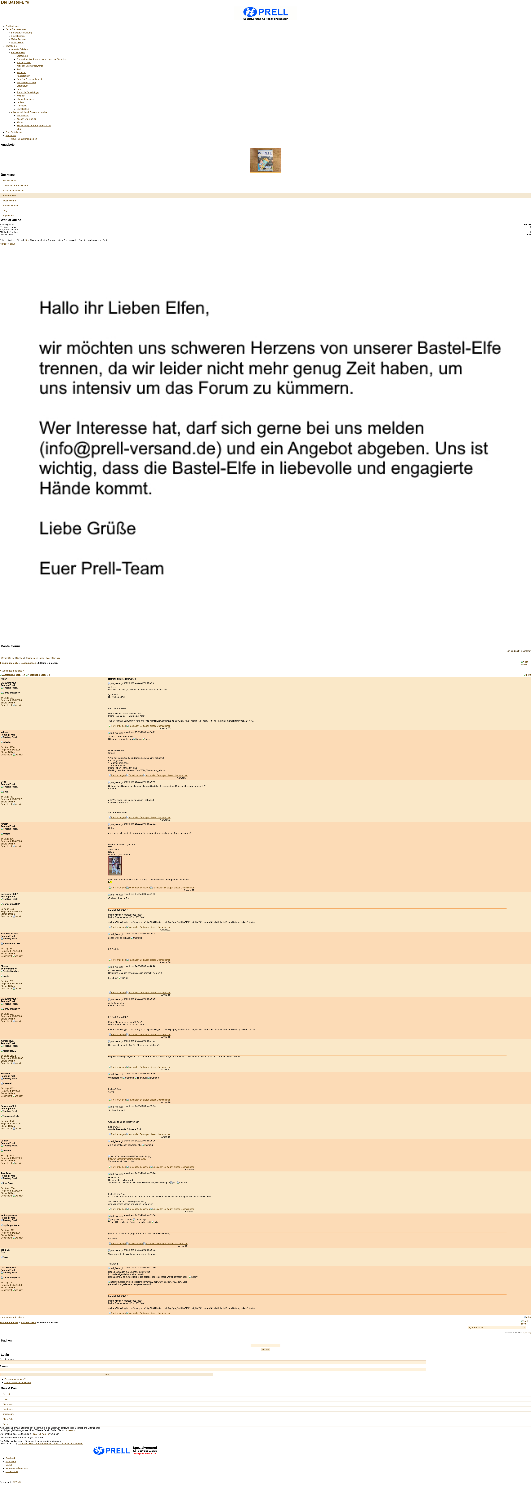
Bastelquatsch (24, 62)
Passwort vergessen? (15, 1379)
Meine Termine (18, 39)
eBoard (11, 244)
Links (5, 1399)
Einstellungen (18, 36)
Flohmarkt (21, 106)
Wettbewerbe (9, 201)
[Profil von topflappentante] (117, 1243)
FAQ (5, 210)
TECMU (17, 1482)
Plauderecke (23, 115)
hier (27, 240)
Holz (19, 89)
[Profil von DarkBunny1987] (117, 726)
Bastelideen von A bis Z (14, 190)
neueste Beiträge (19, 49)
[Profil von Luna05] (117, 1167)
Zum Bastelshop (14, 132)
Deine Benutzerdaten (16, 29)
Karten (20, 69)
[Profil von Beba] (117, 817)
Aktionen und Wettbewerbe (30, 66)
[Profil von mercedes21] (117, 1067)
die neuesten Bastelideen (15, 185)
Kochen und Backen (27, 119)
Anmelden (11, 135)
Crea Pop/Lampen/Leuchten (30, 79)
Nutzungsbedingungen (17, 1468)
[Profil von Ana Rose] (117, 1209)
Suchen (20, 658)
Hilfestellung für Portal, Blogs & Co (34, 125)
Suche (6, 1424)
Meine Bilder (17, 42)
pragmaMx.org (527, 1333)
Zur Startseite (12, 26)
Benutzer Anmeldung (21, 33)
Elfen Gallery (9, 1419)
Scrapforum (22, 86)
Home (3, 244)
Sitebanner (8, 1404)
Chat (19, 129)
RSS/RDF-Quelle (40, 1434)
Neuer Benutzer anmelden (24, 139)
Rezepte (7, 1394)
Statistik (56, 658)
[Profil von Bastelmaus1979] (117, 960)
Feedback (8, 1409)
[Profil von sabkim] (117, 775)
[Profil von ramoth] (117, 888)
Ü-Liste (20, 102)
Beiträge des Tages (34, 658)
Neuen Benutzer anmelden (17, 1382)
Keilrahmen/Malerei (26, 82)
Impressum (8, 215)
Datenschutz (12, 1471)
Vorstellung (22, 56)
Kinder (20, 122)
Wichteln (21, 96)
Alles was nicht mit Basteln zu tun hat (29, 112)
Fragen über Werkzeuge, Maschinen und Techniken (42, 59)
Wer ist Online (8, 658)
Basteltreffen (23, 109)
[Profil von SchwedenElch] (117, 1134)
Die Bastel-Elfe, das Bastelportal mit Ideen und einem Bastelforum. (50, 1443)
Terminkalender (10, 205)
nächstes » (18, 671)
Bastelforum (11, 46)
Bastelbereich (18, 52)
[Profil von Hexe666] (117, 1100)
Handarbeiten (23, 76)
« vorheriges (6, 671)
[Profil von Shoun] (117, 992)
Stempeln (21, 72)
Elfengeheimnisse (25, 99)
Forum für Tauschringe (28, 92)
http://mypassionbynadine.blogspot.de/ (127, 1159)
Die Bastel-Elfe (15, 2)
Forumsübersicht (9, 663)
